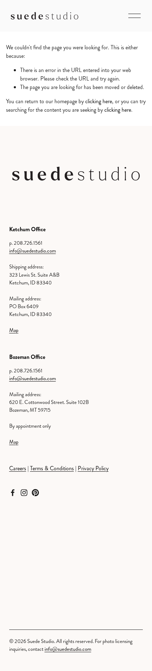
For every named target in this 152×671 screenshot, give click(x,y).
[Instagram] (24, 492)
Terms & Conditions (52, 468)
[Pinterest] (35, 492)
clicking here (98, 101)
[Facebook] (12, 492)
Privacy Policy (93, 468)
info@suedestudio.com (32, 251)
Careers (17, 468)
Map (13, 330)
